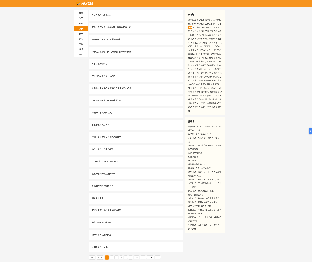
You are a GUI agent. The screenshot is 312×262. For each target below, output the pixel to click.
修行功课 (192, 58)
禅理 (201, 35)
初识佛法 (199, 43)
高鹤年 (204, 107)
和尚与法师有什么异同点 (102, 222)
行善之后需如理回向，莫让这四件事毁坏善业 (111, 52)
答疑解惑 (209, 80)
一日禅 (191, 35)
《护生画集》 (213, 43)
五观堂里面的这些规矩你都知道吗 (106, 210)
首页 (81, 13)
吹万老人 (205, 92)
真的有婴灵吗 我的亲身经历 (200, 206)
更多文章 (200, 20)
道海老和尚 (212, 99)
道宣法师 (205, 103)
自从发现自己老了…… (101, 15)
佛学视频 (192, 20)
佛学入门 (217, 24)
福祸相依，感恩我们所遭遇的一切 (106, 39)
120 (136, 257)
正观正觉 (199, 73)
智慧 (205, 39)
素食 (81, 23)
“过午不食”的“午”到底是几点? (105, 161)
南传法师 (213, 103)
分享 (81, 18)
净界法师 (217, 31)
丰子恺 (202, 80)
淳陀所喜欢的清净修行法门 (200, 134)
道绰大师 (194, 99)
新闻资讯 (213, 27)
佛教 (81, 29)
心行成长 (211, 77)
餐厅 (81, 34)
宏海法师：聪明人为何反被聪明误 (202, 202)
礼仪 (194, 31)
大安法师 (198, 39)
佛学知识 (207, 54)
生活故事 (209, 24)
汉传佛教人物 (213, 65)
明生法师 (211, 107)
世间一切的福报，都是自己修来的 (106, 137)
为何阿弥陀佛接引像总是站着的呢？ (107, 100)
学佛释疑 (205, 27)
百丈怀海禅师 (208, 84)
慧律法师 (209, 61)
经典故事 (198, 46)
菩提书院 (209, 31)
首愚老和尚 (209, 96)
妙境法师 (207, 69)
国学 (81, 44)
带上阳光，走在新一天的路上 (104, 76)
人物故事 (211, 39)
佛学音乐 (200, 24)
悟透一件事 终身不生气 (102, 113)
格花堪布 (192, 161)
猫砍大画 (217, 58)
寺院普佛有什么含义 (100, 247)
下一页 (150, 257)
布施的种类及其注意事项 (102, 186)
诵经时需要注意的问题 (101, 235)
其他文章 (217, 20)
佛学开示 (203, 65)
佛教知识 (215, 35)
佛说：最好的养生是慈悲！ (103, 149)
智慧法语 (194, 65)
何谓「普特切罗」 (196, 195)
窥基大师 (194, 88)
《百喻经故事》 (206, 50)
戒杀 (207, 58)
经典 (200, 84)
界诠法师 (198, 69)
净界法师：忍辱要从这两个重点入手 (203, 179)
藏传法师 (209, 20)
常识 (190, 27)
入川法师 (211, 88)
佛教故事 (192, 24)
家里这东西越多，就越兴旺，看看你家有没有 (111, 27)
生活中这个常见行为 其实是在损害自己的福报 (111, 88)
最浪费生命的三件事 (100, 125)
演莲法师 (203, 88)
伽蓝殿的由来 (97, 198)
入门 (194, 27)
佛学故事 (194, 77)
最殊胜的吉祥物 (195, 153)
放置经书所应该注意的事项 (103, 174)
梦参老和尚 (216, 54)
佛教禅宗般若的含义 (197, 164)
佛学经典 (215, 73)
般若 (196, 35)
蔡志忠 (201, 96)
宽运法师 (194, 50)
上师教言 (215, 69)
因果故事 (207, 35)
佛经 (211, 58)
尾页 (157, 257)
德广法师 (196, 103)
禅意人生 (207, 73)
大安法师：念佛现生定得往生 (201, 191)
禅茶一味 (200, 58)
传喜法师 (200, 61)
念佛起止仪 (193, 157)
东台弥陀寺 (193, 84)
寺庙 (81, 39)
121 (143, 257)
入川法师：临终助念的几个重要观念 (203, 198)
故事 (193, 73)
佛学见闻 (203, 77)
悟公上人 (217, 80)
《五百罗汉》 (208, 46)
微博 (81, 49)
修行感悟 (196, 92)
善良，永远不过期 (99, 64)
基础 (199, 27)
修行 (205, 43)
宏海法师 (192, 61)
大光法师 (196, 107)
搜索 (81, 55)
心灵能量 (201, 31)
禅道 (193, 43)
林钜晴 (212, 92)
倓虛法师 (203, 99)
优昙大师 (194, 80)
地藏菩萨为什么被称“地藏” (199, 168)
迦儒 (217, 92)
